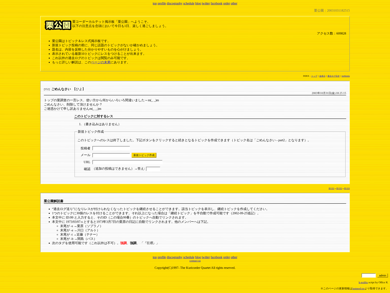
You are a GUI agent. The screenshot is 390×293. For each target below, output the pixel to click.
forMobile (346, 76)
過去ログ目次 (333, 76)
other (234, 3)
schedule (188, 3)
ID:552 (339, 188)
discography (174, 3)
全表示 (322, 76)
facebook (216, 3)
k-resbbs (363, 282)
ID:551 (331, 188)
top (155, 3)
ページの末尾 (100, 62)
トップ (314, 76)
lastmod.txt (358, 288)
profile (162, 3)
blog (198, 3)
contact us (195, 260)
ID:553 (347, 188)
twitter (206, 3)
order (226, 3)
